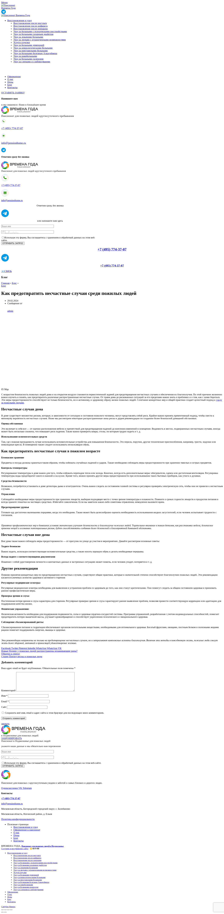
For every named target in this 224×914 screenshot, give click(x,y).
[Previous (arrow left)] (2, 912)
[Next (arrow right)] (5, 912)
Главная (5, 283)
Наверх (12, 906)
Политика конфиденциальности (18, 819)
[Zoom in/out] (11, 909)
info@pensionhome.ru (13, 142)
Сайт (3, 707)
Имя (4, 695)
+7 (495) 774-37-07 (12, 128)
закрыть (5, 723)
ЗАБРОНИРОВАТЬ (11, 738)
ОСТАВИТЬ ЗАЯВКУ (13, 92)
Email (5, 701)
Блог (14, 283)
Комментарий (8, 690)
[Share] (5, 909)
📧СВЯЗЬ (6, 271)
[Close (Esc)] (2, 909)
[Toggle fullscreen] (8, 909)
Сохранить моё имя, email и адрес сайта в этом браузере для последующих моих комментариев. (54, 713)
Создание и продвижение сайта (14, 848)
